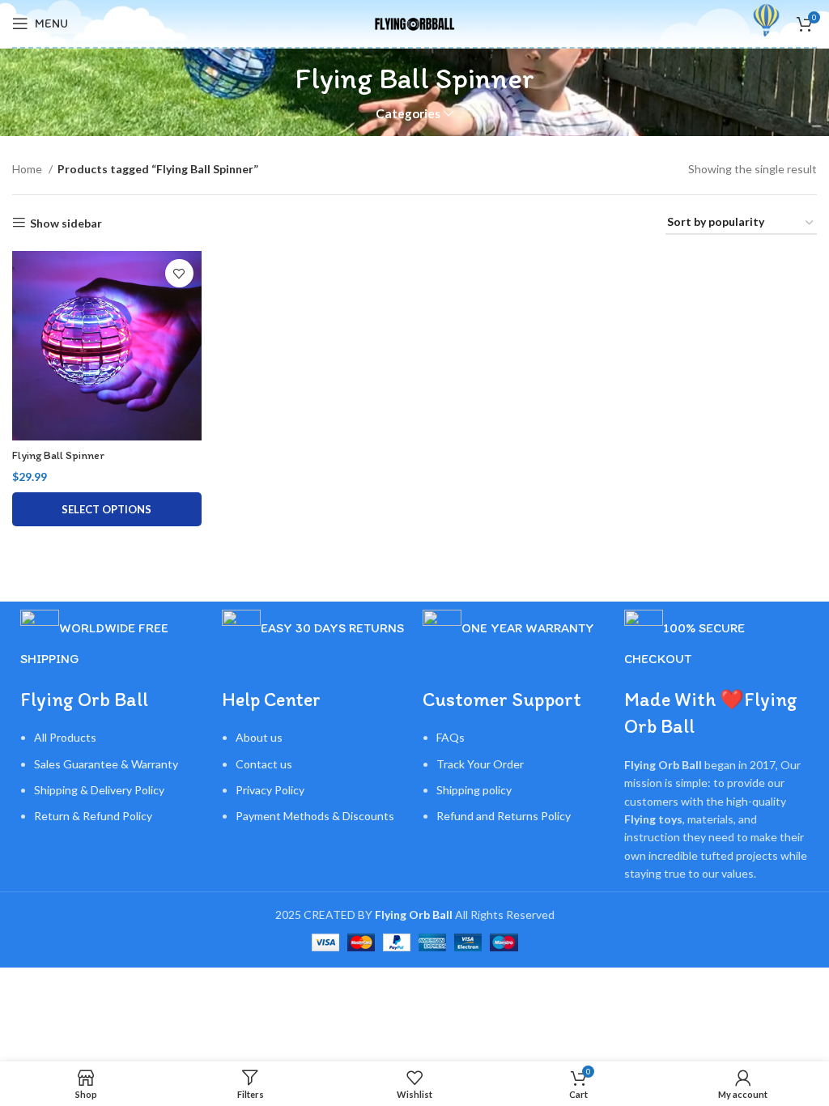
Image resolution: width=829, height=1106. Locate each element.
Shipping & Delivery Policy (99, 790)
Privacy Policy (270, 790)
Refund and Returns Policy (503, 816)
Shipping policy (474, 790)
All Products (65, 737)
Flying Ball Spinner (58, 455)
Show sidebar (66, 222)
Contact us (264, 764)
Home (28, 169)
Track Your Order (480, 764)
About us (259, 737)
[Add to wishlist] (179, 273)
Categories (408, 114)
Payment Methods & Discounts (315, 816)
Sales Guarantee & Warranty (106, 764)
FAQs (450, 737)
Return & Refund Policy (93, 816)
